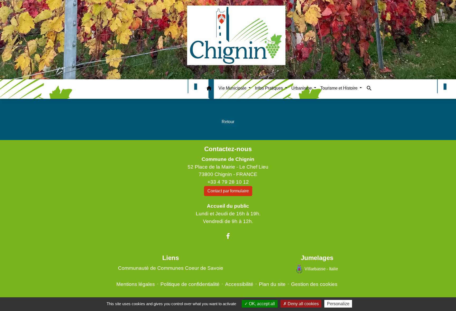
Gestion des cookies (314, 284)
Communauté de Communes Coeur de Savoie (170, 268)
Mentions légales (135, 284)
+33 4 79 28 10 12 (228, 182)
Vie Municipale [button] (233, 88)
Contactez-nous (228, 148)
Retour (228, 121)
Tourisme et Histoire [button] (339, 88)
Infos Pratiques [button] (269, 88)
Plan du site (272, 284)
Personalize (338, 303)
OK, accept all (261, 303)
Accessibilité (239, 284)
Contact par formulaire (228, 191)
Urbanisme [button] (302, 88)
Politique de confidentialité (190, 284)
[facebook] (228, 236)
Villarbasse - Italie (321, 269)
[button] (209, 89)
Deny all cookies (303, 303)
